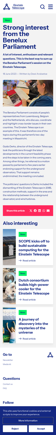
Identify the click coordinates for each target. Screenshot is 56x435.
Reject (15, 428)
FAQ (5, 388)
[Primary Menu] (50, 6)
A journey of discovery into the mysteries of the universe (33, 325)
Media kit (7, 364)
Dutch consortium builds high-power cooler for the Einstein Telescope (34, 286)
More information (28, 420)
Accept (41, 428)
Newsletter (8, 360)
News (7, 20)
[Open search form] (42, 6)
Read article (29, 260)
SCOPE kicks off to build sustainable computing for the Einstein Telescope (34, 247)
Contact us (8, 384)
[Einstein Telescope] (14, 7)
